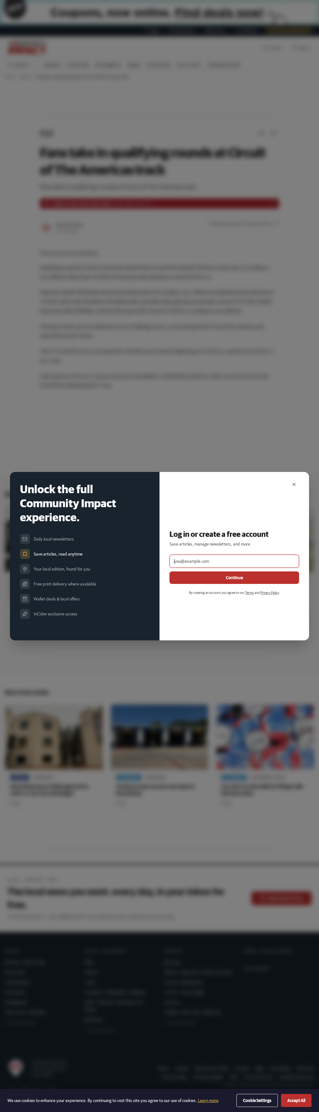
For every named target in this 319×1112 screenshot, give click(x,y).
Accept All (296, 1100)
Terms (249, 592)
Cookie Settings (257, 1100)
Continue (234, 577)
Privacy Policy (269, 592)
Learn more (208, 1100)
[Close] (294, 484)
